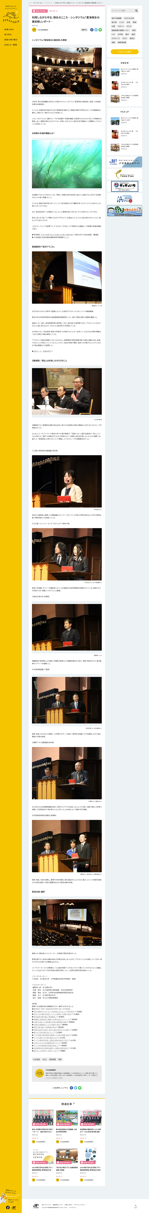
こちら (67, 237)
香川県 (114, 22)
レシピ (121, 22)
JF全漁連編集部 (42, 30)
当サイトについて (46, 1204)
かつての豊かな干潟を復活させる (45, 1038)
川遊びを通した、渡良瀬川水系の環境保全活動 (50, 1022)
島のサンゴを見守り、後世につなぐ (45, 1051)
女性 (128, 22)
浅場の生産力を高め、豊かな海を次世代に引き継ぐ (51, 1030)
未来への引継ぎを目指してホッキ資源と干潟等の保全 (52, 1014)
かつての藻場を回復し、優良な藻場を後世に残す (51, 1040)
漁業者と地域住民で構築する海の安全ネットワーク (51, 1019)
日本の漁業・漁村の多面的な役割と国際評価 (57, 234)
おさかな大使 (129, 18)
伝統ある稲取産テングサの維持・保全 (47, 1024)
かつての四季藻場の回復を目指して (46, 1045)
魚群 (113, 42)
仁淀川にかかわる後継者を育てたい (46, 1043)
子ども (129, 26)
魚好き (132, 38)
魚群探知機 (122, 42)
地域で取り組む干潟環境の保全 (45, 1027)
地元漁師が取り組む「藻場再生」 (45, 1017)
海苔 (133, 34)
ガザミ (124, 38)
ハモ (113, 34)
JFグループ (116, 38)
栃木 (127, 34)
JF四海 (120, 34)
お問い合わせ (68, 1204)
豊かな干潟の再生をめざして (44, 1032)
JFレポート (53, 11)
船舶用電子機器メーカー (120, 30)
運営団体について (58, 1204)
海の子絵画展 (116, 18)
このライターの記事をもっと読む (54, 1078)
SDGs (44, 1059)
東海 (134, 22)
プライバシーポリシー (80, 1204)
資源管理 (52, 1059)
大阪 (113, 26)
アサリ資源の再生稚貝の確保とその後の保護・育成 (51, 1035)
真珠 (133, 30)
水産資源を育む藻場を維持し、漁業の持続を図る (51, 1048)
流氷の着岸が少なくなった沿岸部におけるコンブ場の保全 (54, 1011)
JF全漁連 (36, 1059)
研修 (60, 1059)
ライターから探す (125, 52)
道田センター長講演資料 (42, 351)
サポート (121, 26)
